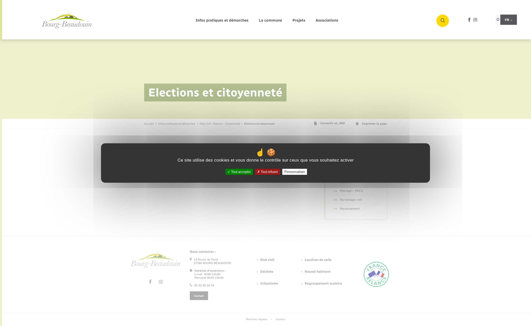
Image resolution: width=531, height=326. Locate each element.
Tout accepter (240, 172)
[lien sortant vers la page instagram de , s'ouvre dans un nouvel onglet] (475, 20)
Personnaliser (294, 172)
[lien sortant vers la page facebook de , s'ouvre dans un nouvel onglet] (469, 21)
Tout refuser (269, 172)
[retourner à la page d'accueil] (67, 20)
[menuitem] (222, 21)
